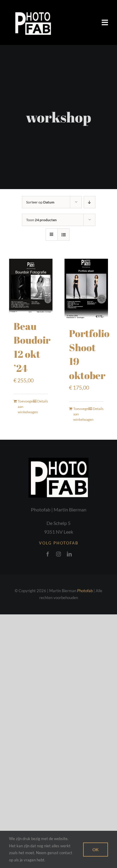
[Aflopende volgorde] (89, 202)
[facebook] (47, 554)
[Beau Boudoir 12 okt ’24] (30, 286)
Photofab (85, 590)
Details (42, 401)
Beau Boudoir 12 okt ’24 (32, 347)
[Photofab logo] (32, 12)
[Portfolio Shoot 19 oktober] (86, 289)
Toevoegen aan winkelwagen (24, 406)
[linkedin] (69, 554)
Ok (95, 849)
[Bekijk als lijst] (63, 234)
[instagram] (58, 554)
